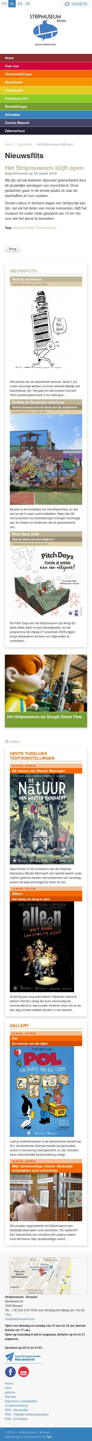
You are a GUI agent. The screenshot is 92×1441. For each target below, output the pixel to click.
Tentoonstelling (46, 227)
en (20, 3)
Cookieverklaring (16, 1405)
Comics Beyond (17, 122)
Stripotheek (13, 82)
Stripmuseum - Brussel (46, 26)
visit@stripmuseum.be (19, 1319)
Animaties (12, 114)
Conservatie (14, 90)
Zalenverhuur (15, 130)
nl (12, 3)
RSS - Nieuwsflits (16, 1410)
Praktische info (16, 98)
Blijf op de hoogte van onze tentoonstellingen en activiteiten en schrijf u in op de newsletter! (23, 1357)
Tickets (79, 3)
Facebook (10, 1371)
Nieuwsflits (25, 144)
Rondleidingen (16, 106)
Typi (49, 1436)
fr (4, 3)
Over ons (12, 66)
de (28, 3)
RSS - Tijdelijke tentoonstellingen (27, 1414)
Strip (30, 227)
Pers (8, 1388)
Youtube (23, 1371)
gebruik (10, 1392)
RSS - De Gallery (16, 1418)
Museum (19, 227)
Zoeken (15, 741)
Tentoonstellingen (18, 74)
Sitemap (10, 1396)
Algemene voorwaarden (21, 1401)
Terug (12, 249)
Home (9, 57)
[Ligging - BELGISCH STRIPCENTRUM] (48, 1276)
